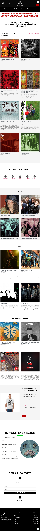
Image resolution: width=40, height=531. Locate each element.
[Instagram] (4, 3)
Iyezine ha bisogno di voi (25, 372)
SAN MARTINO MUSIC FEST (5, 372)
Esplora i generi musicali (6, 8)
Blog (22, 8)
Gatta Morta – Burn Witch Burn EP (7, 59)
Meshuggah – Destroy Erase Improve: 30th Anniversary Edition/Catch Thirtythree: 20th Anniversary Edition (29, 91)
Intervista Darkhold (24, 303)
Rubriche (15, 8)
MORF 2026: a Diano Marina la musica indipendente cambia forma (7, 343)
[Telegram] (6, 3)
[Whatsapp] (9, 3)
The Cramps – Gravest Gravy (26, 153)
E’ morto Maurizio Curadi (5, 215)
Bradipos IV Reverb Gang (5, 153)
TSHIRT (26, 402)
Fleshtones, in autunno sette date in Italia (29, 238)
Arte (35, 8)
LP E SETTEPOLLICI (28, 403)
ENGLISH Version (24, 10)
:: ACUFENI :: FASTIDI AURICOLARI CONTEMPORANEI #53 (7, 122)
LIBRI (26, 405)
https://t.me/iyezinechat (20, 482)
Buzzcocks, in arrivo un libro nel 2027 (28, 215)
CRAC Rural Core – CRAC (26, 59)
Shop (16, 10)
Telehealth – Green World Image (27, 121)
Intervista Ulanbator (4, 303)
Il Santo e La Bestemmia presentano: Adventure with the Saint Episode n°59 (30, 343)
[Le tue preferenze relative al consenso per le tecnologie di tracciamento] (38, 529)
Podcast (28, 8)
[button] (38, 2)
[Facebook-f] (2, 3)
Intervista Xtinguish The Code (26, 270)
